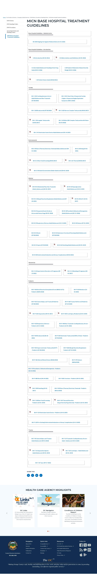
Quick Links (44, 541)
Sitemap (42, 553)
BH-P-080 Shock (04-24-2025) (40, 378)
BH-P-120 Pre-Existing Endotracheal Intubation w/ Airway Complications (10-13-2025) (56, 422)
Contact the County (45, 548)
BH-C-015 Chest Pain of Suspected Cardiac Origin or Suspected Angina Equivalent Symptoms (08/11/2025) (74, 98)
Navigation (29, 541)
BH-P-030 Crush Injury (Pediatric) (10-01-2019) (74, 313)
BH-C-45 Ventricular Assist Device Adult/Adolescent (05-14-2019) (52, 132)
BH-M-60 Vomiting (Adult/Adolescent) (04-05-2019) (71, 245)
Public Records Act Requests (64, 550)
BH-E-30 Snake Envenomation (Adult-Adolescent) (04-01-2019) (51, 170)
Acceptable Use (44, 544)
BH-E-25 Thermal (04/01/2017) (77, 160)
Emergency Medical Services (23, 17)
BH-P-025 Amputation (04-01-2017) (43, 313)
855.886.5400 (13, 555)
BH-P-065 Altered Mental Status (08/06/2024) (45, 360)
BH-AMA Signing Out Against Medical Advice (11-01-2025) (49, 41)
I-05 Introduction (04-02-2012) (41, 58)
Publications (29, 550)
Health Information (30, 548)
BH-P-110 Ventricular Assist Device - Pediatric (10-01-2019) (50, 412)
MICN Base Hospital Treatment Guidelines (57, 17)
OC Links (59, 553)
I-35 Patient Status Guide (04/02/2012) (47, 80)
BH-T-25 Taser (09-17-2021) (43, 462)
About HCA (28, 544)
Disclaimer (42, 550)
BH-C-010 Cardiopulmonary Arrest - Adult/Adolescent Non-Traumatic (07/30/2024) (42, 98)
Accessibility (43, 546)
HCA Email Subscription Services (65, 546)
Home (4, 17)
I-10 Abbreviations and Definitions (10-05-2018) (72, 58)
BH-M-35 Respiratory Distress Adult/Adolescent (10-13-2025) (49, 223)
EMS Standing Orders (12, 24)
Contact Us (28, 553)
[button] (6, 513)
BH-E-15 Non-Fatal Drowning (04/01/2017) (45, 160)
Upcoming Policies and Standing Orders (13, 31)
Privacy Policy (60, 555)
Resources (60, 541)
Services (28, 546)
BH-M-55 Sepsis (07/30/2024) (40, 245)
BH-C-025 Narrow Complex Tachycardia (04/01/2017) (74, 110)
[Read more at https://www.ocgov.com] (12, 546)
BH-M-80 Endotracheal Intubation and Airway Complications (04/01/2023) (53, 255)
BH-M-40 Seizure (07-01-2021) (80, 223)
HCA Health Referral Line (63, 548)
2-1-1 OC (59, 544)
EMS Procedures (11, 27)
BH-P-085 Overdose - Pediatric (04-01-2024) (71, 378)
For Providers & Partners (12, 17)
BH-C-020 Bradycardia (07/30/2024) (42, 110)
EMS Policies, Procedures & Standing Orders (39, 17)
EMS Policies (10, 20)
